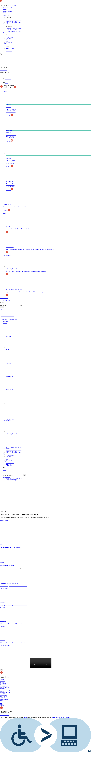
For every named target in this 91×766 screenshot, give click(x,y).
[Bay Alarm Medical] (4, 1)
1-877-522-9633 (12, 5)
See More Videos (4, 520)
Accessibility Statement (64, 717)
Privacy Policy (55, 717)
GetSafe (4, 9)
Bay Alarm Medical (7, 7)
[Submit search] (21, 305)
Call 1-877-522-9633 (4, 679)
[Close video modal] (1, 670)
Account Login (6, 300)
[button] (6, 15)
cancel (2, 306)
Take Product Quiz (4, 298)
